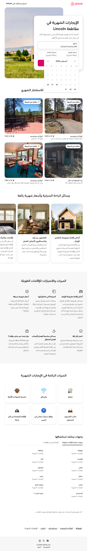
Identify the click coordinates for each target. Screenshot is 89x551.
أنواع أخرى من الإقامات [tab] (51, 442)
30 (71, 89)
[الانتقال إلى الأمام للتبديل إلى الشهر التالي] (48, 61)
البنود (39, 547)
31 (66, 89)
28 (48, 85)
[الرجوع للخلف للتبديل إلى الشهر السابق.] (74, 61)
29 (75, 89)
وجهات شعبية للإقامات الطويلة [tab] (72, 442)
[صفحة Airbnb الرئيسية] (77, 3)
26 (57, 85)
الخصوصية (46, 547)
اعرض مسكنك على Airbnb (16, 3)
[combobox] (58, 46)
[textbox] (68, 55)
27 (52, 85)
